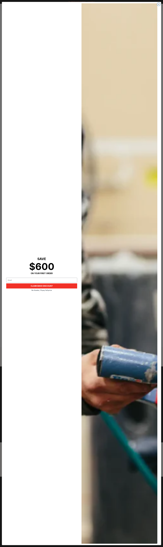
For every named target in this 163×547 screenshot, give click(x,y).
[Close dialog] (158, 4)
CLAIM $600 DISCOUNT (42, 286)
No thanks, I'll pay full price (42, 290)
